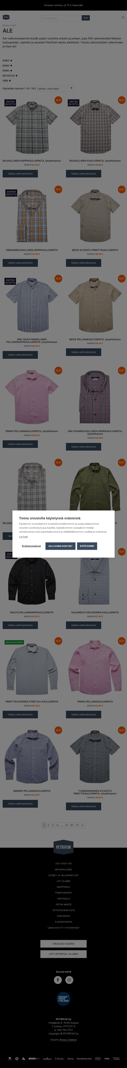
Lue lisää (23, 537)
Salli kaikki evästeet (60, 546)
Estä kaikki (87, 546)
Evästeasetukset (31, 546)
